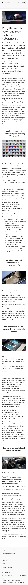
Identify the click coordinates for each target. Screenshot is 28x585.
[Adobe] (8, 2)
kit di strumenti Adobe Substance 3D (13, 78)
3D (2, 6)
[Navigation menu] (2, 2)
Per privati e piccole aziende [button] (8, 550)
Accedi (23, 2)
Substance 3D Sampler (8, 414)
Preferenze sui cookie (16, 580)
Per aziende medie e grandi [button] (8, 553)
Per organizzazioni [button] (6, 557)
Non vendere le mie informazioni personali (10, 582)
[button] (18, 2)
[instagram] (6, 575)
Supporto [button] (4, 560)
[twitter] (8, 575)
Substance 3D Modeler (18, 518)
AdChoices (23, 582)
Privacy (20, 578)
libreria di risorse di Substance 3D (11, 196)
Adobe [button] (4, 564)
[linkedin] (11, 575)
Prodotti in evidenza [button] (7, 567)
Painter (15, 508)
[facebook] (3, 575)
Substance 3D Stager (8, 422)
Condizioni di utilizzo (6, 580)
